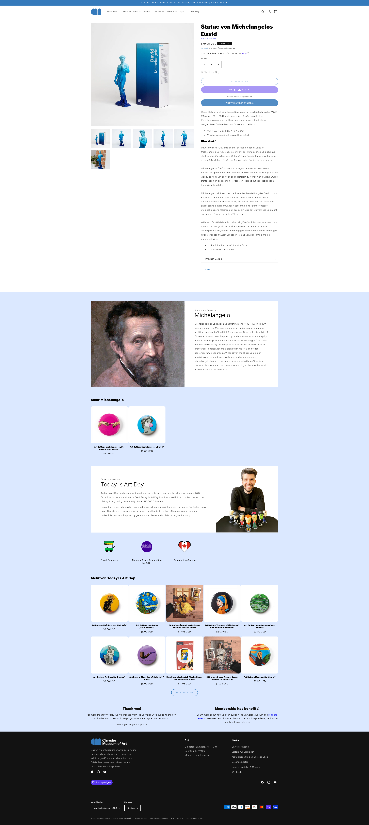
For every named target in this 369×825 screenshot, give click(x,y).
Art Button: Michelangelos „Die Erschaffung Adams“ (109, 448)
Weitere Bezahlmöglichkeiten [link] (239, 96)
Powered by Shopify (124, 818)
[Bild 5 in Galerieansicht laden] (184, 138)
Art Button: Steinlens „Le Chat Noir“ (109, 625)
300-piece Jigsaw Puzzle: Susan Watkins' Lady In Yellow (184, 626)
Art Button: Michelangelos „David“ (147, 447)
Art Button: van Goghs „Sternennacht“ (147, 626)
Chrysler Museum (240, 747)
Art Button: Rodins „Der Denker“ (109, 677)
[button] (113, 11)
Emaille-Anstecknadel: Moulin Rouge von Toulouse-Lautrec (184, 678)
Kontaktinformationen (195, 818)
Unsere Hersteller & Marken (246, 767)
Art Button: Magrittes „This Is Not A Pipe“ (146, 678)
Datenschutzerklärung (159, 818)
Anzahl (204, 58)
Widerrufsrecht (141, 818)
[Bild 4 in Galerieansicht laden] (163, 138)
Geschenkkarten (240, 762)
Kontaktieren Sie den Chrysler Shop (250, 757)
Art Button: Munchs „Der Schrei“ (260, 677)
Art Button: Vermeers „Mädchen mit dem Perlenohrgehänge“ (222, 626)
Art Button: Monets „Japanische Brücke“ (259, 626)
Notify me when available (240, 102)
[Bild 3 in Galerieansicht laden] (142, 138)
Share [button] (207, 269)
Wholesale (237, 772)
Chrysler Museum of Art (106, 818)
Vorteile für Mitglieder (243, 752)
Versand (204, 48)
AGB (172, 818)
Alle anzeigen (185, 692)
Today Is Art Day (208, 39)
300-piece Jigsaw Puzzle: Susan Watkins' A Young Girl (222, 678)
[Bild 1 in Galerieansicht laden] (100, 138)
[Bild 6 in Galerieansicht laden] (100, 159)
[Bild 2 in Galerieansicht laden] (121, 138)
